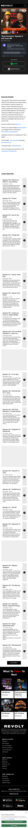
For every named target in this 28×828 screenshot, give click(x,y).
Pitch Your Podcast (7, 747)
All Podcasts (5, 743)
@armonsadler (14, 140)
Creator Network (6, 750)
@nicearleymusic (6, 142)
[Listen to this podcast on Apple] (14, 69)
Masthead (5, 762)
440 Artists (5, 752)
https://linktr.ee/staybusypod (9, 131)
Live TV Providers (7, 745)
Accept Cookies (14, 825)
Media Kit (4, 766)
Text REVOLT (6, 780)
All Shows (4, 741)
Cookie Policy (11, 819)
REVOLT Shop (6, 782)
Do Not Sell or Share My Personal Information (14, 821)
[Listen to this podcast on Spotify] (14, 64)
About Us (4, 760)
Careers (4, 768)
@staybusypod (22, 127)
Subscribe (5, 776)
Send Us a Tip (6, 764)
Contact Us (5, 778)
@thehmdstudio (16, 146)
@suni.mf (18, 124)
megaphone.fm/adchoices (9, 151)
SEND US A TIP (14, 794)
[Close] (26, 812)
